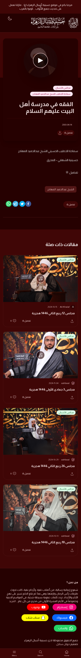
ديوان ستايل (63, 644)
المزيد (12, 601)
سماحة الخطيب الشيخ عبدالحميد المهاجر (51, 94)
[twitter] (22, 204)
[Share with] (60, 133)
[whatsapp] (9, 204)
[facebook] (28, 204)
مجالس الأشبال (62, 88)
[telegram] (15, 204)
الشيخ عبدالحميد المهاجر (60, 189)
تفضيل (69, 132)
